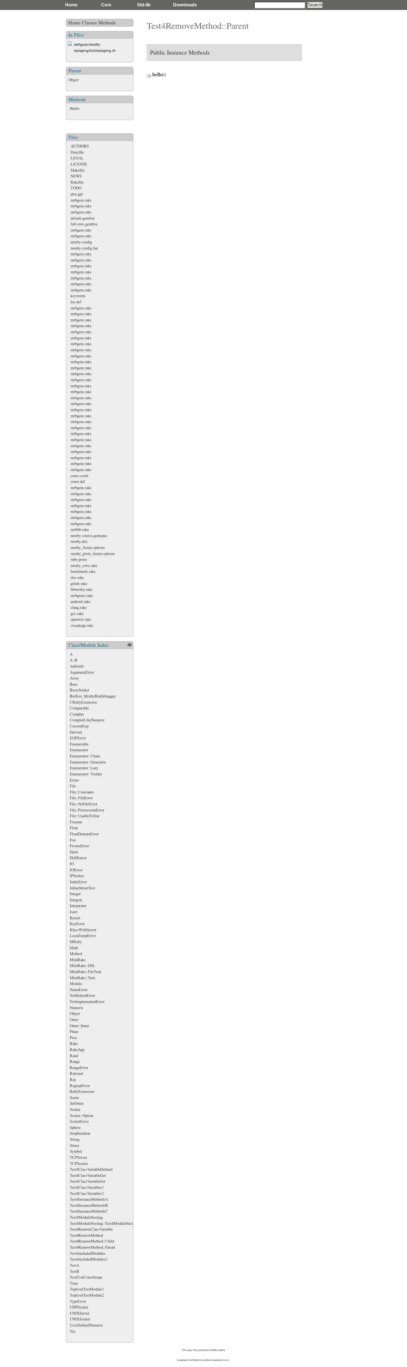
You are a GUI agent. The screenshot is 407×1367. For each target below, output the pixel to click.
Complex (77, 714)
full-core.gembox (84, 223)
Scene (74, 1097)
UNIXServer (79, 1313)
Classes (89, 22)
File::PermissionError (87, 810)
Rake (74, 1043)
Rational (76, 1073)
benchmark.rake (83, 571)
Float (74, 827)
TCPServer (78, 1157)
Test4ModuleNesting (86, 1217)
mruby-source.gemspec (89, 535)
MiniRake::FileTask (85, 971)
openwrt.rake (81, 619)
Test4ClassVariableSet (87, 1181)
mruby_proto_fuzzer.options (93, 553)
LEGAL (77, 158)
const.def (78, 481)
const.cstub (79, 475)
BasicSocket (79, 690)
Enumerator (79, 749)
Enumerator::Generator (88, 762)
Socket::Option (81, 1115)
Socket (75, 1109)
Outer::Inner (79, 1025)
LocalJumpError (83, 935)
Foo (73, 839)
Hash (74, 851)
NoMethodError (82, 995)
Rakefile (77, 182)
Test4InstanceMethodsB (89, 1205)
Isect (73, 911)
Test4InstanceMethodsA (89, 1199)
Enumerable (79, 744)
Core (106, 4)
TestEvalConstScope (86, 1277)
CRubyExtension (83, 702)
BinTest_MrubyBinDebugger (93, 696)
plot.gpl (77, 194)
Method (76, 953)
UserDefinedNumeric (86, 1325)
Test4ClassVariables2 (87, 1193)
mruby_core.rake (84, 565)
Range (75, 1061)
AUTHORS (80, 146)
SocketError (79, 1121)
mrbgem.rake (81, 200)
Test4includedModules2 (88, 1259)
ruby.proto (79, 559)
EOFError (78, 737)
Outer (74, 1019)
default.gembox (83, 218)
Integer (75, 893)
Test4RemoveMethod (86, 1235)
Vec (73, 1331)
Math (74, 947)
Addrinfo (77, 666)
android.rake (80, 601)
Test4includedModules (87, 1253)
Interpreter (78, 905)
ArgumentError (82, 672)
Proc (73, 1037)
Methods (107, 22)
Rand (74, 1055)
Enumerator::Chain (85, 755)
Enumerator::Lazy (84, 767)
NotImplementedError (87, 1001)
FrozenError (79, 845)
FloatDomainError (84, 833)
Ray (73, 1079)
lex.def (76, 301)
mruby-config (81, 242)
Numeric (76, 1007)
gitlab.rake (79, 583)
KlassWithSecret (83, 929)
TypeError (78, 1301)
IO (72, 863)
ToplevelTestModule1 (87, 1289)
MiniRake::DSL (82, 965)
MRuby (76, 941)
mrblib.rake (80, 529)
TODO (76, 187)
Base (74, 684)
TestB (74, 1271)
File (73, 785)
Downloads (185, 4)
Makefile (77, 170)
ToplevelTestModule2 (87, 1295)
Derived (76, 732)
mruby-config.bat (84, 248)
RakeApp (77, 1049)
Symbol (76, 1151)
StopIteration (80, 1133)
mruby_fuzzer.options (88, 547)
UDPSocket (79, 1307)
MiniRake (78, 959)
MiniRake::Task (82, 977)
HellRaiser (78, 857)
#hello (74, 108)
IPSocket (77, 875)
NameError (78, 989)
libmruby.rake (81, 589)
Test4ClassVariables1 (87, 1187)
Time (74, 1283)
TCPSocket (79, 1163)
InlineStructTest (82, 887)
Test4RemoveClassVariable (91, 1229)
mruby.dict (79, 541)
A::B (74, 660)
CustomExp (79, 726)
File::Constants (82, 792)
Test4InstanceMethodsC (89, 1211)
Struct (74, 1145)
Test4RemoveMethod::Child (92, 1241)
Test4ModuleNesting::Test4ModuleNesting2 (105, 1223)
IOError (76, 869)
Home (71, 4)
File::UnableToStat (84, 815)
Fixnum (76, 821)
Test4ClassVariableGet (88, 1175)
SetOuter (77, 1103)
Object (73, 79)
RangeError (79, 1067)
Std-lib (144, 4)
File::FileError (81, 797)
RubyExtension (82, 1091)
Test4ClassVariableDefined (91, 1169)
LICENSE (79, 164)
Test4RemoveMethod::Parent (92, 1247)
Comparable (79, 708)
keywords (78, 295)
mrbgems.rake (82, 595)
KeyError (77, 923)
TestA (74, 1265)
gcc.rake (77, 613)
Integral (76, 899)
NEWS (76, 176)
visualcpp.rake (82, 625)
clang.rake (79, 607)
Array (74, 678)
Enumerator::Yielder (86, 774)
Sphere (75, 1127)
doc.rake (77, 577)
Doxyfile (77, 152)
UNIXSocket (80, 1319)
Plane (74, 1031)
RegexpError (80, 1085)
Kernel (75, 917)
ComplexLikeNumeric (87, 719)
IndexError (78, 881)
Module (76, 983)
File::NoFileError (83, 803)
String (74, 1139)
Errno (74, 780)
